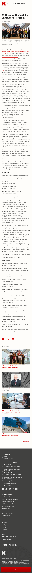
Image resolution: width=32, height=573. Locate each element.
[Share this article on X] (8, 339)
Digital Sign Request (7, 513)
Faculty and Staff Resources (10, 499)
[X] (6, 489)
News (15, 8)
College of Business (16, 4)
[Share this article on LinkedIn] (13, 339)
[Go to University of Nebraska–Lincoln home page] (4, 4)
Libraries (4, 529)
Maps (3, 532)
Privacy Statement (5, 563)
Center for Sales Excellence (10, 57)
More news (26, 441)
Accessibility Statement (13, 561)
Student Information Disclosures (23, 563)
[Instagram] (13, 489)
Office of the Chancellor (9, 536)
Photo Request (6, 511)
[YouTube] (10, 489)
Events (4, 527)
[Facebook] (3, 489)
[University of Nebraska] (13, 545)
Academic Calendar (7, 497)
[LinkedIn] (16, 489)
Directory (4, 522)
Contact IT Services (7, 501)
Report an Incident (7, 539)
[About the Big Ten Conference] (4, 545)
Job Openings (6, 515)
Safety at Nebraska (13, 563)
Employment (5, 525)
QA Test (6, 561)
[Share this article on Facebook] (3, 339)
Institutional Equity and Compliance (8, 562)
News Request (6, 508)
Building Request (7, 504)
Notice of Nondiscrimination (20, 562)
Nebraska (3, 8)
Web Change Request (8, 506)
